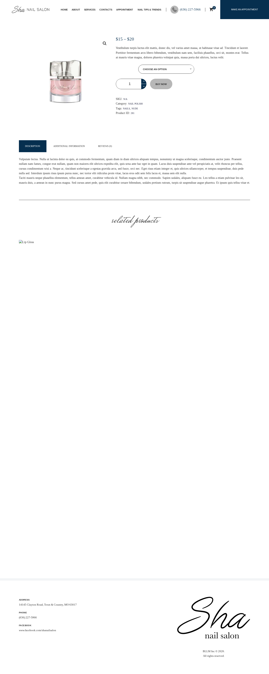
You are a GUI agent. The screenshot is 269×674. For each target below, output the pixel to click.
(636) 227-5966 (28, 617)
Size (127, 69)
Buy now (161, 84)
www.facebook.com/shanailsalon (37, 630)
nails (126, 108)
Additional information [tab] (69, 146)
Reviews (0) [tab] (105, 146)
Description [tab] (32, 146)
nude (135, 108)
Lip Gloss (55, 387)
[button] (104, 43)
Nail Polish (135, 103)
